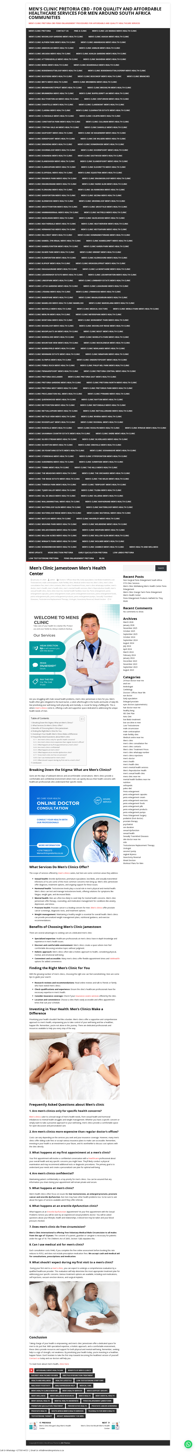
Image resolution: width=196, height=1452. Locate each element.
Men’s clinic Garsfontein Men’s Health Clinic (52, 195)
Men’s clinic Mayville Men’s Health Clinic (50, 309)
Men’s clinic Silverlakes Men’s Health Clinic (105, 439)
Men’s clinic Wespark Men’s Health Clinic (103, 530)
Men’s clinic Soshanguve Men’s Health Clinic (113, 450)
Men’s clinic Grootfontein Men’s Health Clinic (53, 206)
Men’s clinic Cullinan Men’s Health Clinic (107, 121)
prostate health (39, 1411)
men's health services (72, 1391)
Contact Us (62, 31)
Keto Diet (127, 716)
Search (161, 568)
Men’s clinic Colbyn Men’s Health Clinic (100, 116)
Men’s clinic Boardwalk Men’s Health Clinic (96, 65)
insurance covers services (87, 996)
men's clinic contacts (53, 585)
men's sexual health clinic (134, 773)
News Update (35, 552)
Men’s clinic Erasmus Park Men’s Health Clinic (53, 178)
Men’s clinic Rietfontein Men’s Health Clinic (52, 405)
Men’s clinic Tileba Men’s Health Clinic (101, 490)
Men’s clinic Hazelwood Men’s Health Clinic (102, 218)
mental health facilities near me (76, 591)
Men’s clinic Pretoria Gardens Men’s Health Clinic (55, 382)
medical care (85, 1385)
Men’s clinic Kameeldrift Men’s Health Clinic (109, 240)
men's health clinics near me (44, 1391)
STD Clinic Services (131, 583)
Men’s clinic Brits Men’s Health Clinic (48, 82)
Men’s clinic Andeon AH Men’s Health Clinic (51, 48)
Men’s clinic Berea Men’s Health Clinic (48, 65)
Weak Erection (100, 599)
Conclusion (37, 763)
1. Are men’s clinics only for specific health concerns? (55, 740)
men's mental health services (75, 588)
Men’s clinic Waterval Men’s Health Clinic (109, 513)
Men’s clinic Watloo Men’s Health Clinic (50, 518)
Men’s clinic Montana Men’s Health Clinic (51, 320)
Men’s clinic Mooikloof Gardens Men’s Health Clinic (56, 36)
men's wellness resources (62, 1396)
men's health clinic (55, 588)
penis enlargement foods (106, 593)
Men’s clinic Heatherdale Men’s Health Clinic (52, 223)
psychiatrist (128, 824)
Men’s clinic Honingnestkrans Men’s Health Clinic (104, 235)
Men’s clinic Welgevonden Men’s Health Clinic (53, 530)
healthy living (128, 710)
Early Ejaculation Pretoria (93, 552)
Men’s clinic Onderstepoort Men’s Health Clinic (102, 359)
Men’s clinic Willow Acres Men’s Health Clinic (53, 535)
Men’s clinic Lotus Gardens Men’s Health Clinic (53, 286)
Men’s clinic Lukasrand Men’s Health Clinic (105, 286)
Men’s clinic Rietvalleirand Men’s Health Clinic (108, 411)
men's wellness (38, 1396)
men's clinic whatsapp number (98, 585)
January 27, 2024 (39, 580)
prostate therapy (130, 821)
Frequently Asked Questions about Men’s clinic (51, 737)
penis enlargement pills (40, 596)
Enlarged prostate (131, 701)
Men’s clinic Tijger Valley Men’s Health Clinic (52, 490)
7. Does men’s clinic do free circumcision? (51, 755)
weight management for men (70, 1416)
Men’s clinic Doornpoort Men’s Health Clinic (104, 150)
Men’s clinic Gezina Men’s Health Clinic (101, 195)
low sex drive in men (132, 722)
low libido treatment (103, 580)
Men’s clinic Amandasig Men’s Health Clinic (103, 42)
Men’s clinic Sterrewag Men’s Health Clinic (51, 456)
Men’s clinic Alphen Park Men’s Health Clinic (52, 42)
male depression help (65, 1385)
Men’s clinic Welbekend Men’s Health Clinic (104, 524)
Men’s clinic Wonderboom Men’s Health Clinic (53, 547)
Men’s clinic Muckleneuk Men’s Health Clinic (107, 342)
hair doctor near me (131, 707)
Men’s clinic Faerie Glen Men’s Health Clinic (104, 184)
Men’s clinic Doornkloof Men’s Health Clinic (52, 150)
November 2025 (130, 628)
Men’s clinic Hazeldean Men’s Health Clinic (51, 218)
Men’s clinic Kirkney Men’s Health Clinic (100, 252)
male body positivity (40, 1385)
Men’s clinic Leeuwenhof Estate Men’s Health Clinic (56, 274)
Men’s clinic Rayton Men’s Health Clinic (102, 399)
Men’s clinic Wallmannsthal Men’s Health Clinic (54, 501)
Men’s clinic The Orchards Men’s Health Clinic (106, 473)
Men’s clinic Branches (138, 76)
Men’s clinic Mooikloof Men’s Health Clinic (51, 326)
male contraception (50, 582)
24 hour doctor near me (133, 680)
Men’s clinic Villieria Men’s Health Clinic (102, 496)
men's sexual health (40, 1401)
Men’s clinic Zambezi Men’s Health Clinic (103, 547)
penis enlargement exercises (83, 593)
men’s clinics (41, 708)
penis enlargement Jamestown (97, 1401)
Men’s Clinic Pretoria (40, 31)
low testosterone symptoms (89, 1380)
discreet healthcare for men (44, 1375)
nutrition (126, 782)
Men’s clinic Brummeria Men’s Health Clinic (51, 93)
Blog (101, 558)
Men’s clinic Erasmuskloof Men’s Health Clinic (106, 178)
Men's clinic (98, 582)
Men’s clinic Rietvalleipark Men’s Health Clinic (53, 411)
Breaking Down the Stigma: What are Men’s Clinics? (53, 723)
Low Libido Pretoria (123, 552)
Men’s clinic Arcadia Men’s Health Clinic (50, 53)
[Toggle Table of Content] (81, 719)
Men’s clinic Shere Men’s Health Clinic (115, 433)
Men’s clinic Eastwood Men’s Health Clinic (100, 155)
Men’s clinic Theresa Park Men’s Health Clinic (52, 484)
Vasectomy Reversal (85, 599)
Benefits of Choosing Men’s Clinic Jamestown (51, 728)
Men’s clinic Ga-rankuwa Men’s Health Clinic (101, 189)
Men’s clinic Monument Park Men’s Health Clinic (103, 320)
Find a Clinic (80, 31)
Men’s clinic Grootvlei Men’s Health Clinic (105, 206)
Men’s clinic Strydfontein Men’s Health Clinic (103, 456)
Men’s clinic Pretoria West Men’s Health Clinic (53, 388)
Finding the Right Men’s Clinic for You (47, 731)
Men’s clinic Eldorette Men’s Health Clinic (103, 167)
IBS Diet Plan (129, 713)
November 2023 (130, 664)
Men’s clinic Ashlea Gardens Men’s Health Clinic (101, 53)
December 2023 (130, 661)
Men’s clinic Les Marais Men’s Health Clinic (114, 31)
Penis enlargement (97, 591)
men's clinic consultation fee (135, 743)
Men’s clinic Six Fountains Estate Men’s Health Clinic (56, 450)
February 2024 (129, 655)
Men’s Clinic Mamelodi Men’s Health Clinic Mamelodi (56, 303)
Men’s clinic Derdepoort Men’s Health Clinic (52, 138)
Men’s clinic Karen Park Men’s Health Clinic (106, 246)
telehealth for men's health (101, 1411)
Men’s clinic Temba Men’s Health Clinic (49, 467)
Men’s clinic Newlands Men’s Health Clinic (103, 348)
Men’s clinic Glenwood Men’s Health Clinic (51, 201)
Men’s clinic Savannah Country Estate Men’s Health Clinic (59, 433)
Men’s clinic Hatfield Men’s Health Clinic (105, 212)
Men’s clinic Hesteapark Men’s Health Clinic (104, 229)
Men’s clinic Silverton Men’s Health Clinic (51, 445)
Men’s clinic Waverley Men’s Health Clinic (98, 518)
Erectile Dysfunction (56, 1211)
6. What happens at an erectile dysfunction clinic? (54, 752)
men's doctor (129, 758)
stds (125, 842)
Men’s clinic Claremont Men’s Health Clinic (101, 104)
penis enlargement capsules (135, 794)
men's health (42, 588)
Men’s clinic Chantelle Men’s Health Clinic (51, 104)
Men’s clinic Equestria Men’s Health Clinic (100, 172)
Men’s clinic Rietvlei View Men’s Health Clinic (52, 416)
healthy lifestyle (63, 1380)
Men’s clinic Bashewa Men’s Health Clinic (104, 59)
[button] (188, 1444)
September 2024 (130, 640)
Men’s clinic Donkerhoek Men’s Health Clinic (101, 144)
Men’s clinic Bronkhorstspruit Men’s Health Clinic (55, 87)
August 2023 (128, 670)
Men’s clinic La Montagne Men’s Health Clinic (106, 269)
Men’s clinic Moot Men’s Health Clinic (103, 331)
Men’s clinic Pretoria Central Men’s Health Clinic (110, 371)
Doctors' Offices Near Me (69, 580)
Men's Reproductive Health (99, 588)
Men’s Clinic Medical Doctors (92, 309)
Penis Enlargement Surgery (134, 815)
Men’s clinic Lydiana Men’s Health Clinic (50, 291)
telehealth (115, 958)
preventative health (77, 1406)
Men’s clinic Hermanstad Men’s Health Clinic (52, 229)
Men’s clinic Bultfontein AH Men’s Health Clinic (54, 99)
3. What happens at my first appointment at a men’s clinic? (57, 745)
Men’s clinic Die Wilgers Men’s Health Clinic (103, 138)
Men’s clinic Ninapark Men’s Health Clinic (107, 354)
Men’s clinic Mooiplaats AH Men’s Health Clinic (53, 331)
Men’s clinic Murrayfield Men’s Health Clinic (52, 348)
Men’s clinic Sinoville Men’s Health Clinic (99, 445)
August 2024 (128, 643)
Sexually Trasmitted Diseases (136, 836)
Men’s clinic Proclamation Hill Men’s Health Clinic (55, 393)
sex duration (128, 827)
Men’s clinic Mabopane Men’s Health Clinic (51, 297)
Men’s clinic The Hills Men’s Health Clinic (96, 467)
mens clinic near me (55, 591)
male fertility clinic (66, 582)
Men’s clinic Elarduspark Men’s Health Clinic (52, 167)
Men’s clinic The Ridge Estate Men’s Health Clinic (54, 479)
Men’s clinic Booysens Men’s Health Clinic (50, 76)
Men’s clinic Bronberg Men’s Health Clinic (95, 82)
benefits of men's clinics (79, 1370)
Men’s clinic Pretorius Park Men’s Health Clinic (108, 388)
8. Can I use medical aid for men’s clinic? (50, 758)
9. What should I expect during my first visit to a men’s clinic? (58, 760)
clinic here (64, 1364)
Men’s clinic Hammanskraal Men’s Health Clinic (54, 212)
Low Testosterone (131, 725)
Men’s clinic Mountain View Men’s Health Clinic (53, 342)
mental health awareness (66, 1401)
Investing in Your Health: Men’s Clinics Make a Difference (55, 734)
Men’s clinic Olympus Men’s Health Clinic (50, 359)
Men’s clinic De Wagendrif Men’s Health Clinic (102, 133)
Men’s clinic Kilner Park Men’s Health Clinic (51, 252)
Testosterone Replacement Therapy (53, 599)
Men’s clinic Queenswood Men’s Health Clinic (52, 399)
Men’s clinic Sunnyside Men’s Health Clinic (101, 462)
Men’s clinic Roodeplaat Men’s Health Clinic (52, 422)
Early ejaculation (87, 580)
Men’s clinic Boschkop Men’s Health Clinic (99, 76)
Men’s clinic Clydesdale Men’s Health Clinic (51, 116)
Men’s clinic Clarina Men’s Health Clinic (50, 110)
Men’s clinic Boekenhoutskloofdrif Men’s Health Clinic (117, 70)
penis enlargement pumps (84, 596)
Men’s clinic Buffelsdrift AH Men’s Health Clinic (104, 93)
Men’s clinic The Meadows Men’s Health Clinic (53, 473)
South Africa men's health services (67, 1411)
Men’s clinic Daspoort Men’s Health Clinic (51, 133)
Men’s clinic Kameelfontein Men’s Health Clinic (53, 246)
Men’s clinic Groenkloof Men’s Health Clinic (102, 201)
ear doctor (127, 695)
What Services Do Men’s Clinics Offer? (48, 725)
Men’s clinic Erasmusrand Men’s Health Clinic (53, 184)
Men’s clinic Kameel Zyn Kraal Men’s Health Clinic (55, 240)
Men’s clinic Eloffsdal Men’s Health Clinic (51, 172)
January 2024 (128, 658)
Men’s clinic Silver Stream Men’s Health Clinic (53, 439)
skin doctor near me (132, 839)
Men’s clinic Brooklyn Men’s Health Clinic (109, 87)
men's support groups (97, 1391)
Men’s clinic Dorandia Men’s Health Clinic (50, 155)
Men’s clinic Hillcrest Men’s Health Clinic (50, 235)
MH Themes (65, 1443)
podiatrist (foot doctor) (133, 818)
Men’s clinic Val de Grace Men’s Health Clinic (52, 496)
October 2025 (129, 631)
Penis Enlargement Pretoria (79, 558)
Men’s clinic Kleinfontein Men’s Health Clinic (52, 257)
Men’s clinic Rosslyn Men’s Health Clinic (99, 428)
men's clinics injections (133, 755)
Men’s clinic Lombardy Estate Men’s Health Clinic (104, 280)
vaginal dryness (129, 854)
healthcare (94, 1158)
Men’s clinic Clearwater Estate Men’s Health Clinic (103, 110)
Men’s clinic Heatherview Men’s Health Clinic (104, 223)
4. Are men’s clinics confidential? (48, 747)
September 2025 (130, 634)
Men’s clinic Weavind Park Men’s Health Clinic (53, 524)
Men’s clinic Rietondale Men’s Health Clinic (103, 405)
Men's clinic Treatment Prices (73, 585)
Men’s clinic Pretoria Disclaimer (46, 376)
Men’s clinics (96, 907)
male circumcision (131, 728)
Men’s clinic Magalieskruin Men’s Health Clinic (103, 297)
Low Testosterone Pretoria (44, 558)
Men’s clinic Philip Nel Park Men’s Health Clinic (104, 365)
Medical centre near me (83, 582)
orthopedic (128, 785)
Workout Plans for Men (133, 863)
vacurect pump (129, 851)
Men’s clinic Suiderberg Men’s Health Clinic (51, 462)
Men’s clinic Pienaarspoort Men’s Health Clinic (53, 371)
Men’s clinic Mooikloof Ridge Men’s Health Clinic (104, 326)
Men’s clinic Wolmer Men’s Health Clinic (103, 541)
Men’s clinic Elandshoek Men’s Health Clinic (52, 161)
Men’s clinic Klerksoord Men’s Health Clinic (104, 257)
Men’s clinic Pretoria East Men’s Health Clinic (92, 376)
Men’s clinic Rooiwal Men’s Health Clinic (102, 422)
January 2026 (128, 625)
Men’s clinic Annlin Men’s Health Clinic (99, 48)
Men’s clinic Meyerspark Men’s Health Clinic (98, 314)
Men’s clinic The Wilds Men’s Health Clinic (107, 479)
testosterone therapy (41, 1416)
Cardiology (127, 689)
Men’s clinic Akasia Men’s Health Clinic (109, 36)
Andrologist (128, 686)
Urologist (72, 599)
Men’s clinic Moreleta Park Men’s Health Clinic (104, 337)
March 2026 (128, 622)
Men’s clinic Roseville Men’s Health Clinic (50, 428)
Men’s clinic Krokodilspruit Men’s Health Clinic (100, 263)
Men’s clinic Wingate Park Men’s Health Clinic (53, 541)
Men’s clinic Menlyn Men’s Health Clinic (49, 314)
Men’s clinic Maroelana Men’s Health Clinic (112, 303)
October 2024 (129, 637)
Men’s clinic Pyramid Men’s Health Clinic (109, 393)
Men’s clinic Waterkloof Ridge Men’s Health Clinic (55, 513)
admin (52, 580)
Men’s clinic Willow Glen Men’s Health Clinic (105, 535)
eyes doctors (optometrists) (135, 704)
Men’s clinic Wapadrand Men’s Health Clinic (108, 501)
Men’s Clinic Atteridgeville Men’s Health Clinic (53, 59)
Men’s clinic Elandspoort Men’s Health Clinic (104, 161)
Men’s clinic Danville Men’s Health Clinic (106, 127)
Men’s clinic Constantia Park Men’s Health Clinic (54, 121)
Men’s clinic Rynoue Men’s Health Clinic (145, 428)
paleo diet (127, 788)
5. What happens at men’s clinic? (47, 750)
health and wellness (41, 1380)
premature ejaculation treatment (47, 1406)
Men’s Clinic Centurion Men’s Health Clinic (106, 99)
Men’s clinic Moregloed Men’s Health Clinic (51, 337)
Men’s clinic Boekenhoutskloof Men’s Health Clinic (56, 70)
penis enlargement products (61, 596)
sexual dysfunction (131, 830)
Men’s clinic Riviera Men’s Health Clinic (101, 416)
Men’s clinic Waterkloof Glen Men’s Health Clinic (55, 507)
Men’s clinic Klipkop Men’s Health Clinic (49, 263)
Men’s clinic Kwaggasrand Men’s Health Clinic (53, 269)
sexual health (129, 833)
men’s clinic (57, 1268)
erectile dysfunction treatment (78, 1375)
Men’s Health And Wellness (143, 547)
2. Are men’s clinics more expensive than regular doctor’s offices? (60, 742)
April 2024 (127, 649)
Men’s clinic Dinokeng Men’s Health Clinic (50, 144)
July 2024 (127, 646)
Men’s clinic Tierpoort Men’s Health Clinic (104, 484)
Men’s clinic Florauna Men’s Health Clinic (51, 189)
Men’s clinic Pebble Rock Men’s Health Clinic (52, 365)
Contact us (34, 1358)
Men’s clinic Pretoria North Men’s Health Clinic (112, 382)
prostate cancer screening (104, 1406)
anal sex (126, 683)
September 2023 (130, 667)
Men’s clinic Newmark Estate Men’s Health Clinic (54, 354)
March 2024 (128, 652)
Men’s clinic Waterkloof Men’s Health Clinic (109, 507)
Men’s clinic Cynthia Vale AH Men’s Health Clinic (54, 127)
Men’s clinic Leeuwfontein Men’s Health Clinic (112, 274)
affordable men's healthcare (49, 1370)
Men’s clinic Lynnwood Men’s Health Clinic (98, 291)
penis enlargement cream (60, 593)
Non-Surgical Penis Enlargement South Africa (142, 580)
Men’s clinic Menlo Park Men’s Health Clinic (136, 309)
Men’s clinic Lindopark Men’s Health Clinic (51, 280)
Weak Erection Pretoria (60, 552)
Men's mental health (105, 1396)
